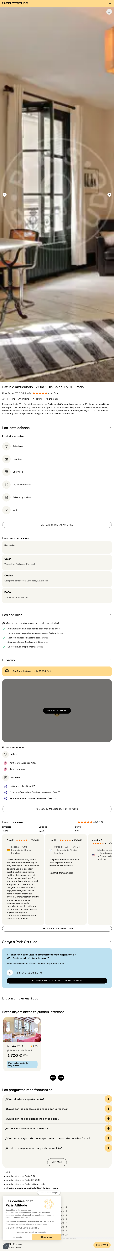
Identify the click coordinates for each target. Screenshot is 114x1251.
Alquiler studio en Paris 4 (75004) (23, 1180)
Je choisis (17, 1237)
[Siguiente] (109, 194)
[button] (6, 1246)
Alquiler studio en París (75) (20, 1176)
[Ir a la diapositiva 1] (21, 1036)
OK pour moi (47, 1237)
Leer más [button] (43, 637)
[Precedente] (4, 194)
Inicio (8, 1172)
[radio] (17, 840)
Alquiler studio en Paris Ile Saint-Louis (25, 1184)
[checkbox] (109, 12)
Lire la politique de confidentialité (22, 1228)
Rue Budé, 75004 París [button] (16, 393)
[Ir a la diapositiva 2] (24, 1036)
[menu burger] (110, 3)
